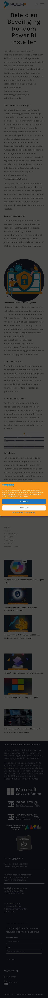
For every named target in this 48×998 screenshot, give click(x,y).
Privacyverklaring (29, 512)
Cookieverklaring (17, 512)
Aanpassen (24, 508)
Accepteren (24, 501)
